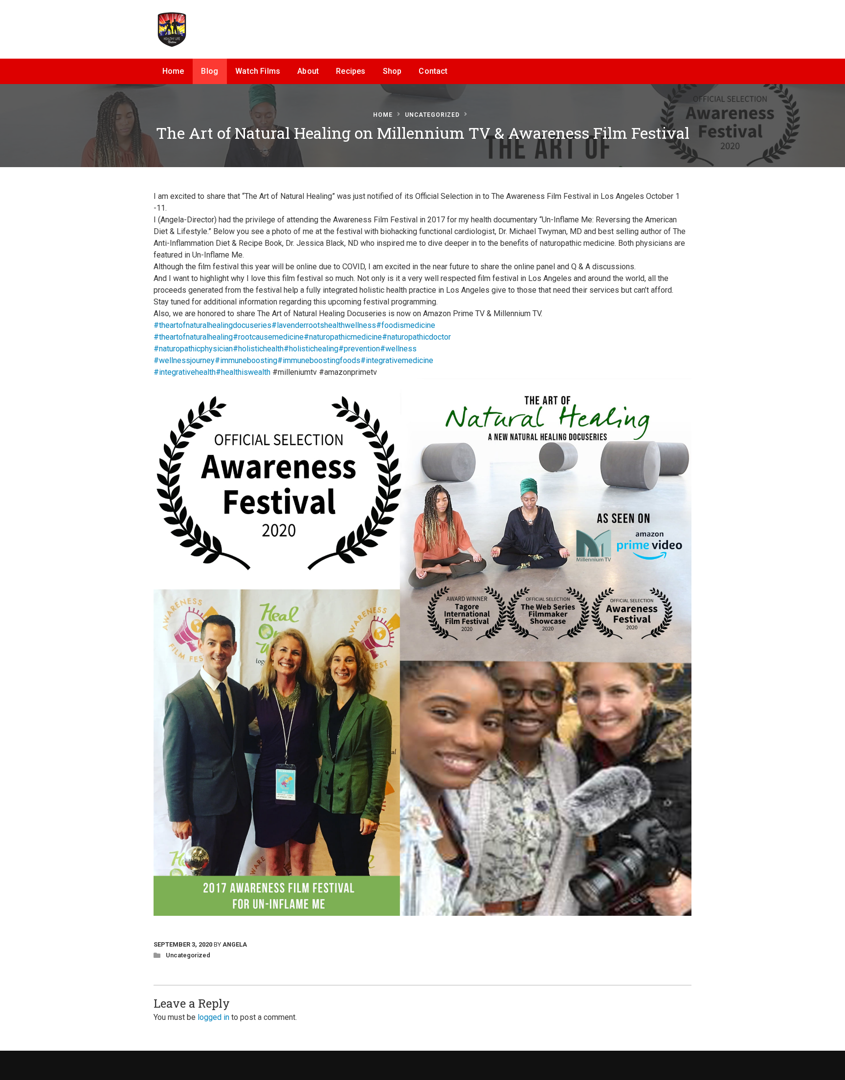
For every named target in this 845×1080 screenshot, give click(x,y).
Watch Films (257, 71)
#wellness (398, 348)
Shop (392, 71)
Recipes (350, 71)
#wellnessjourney (184, 360)
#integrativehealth (185, 372)
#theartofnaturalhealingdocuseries (212, 325)
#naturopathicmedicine (343, 337)
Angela (234, 944)
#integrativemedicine (396, 360)
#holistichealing (311, 348)
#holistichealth (258, 348)
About (308, 71)
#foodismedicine (405, 325)
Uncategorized (432, 114)
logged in (213, 1017)
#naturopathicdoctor (416, 337)
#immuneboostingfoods (318, 360)
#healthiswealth (243, 372)
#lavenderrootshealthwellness (323, 325)
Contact (433, 71)
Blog (209, 71)
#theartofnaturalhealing (193, 337)
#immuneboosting (246, 360)
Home (173, 71)
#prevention (359, 348)
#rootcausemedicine (268, 337)
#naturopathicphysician (193, 348)
